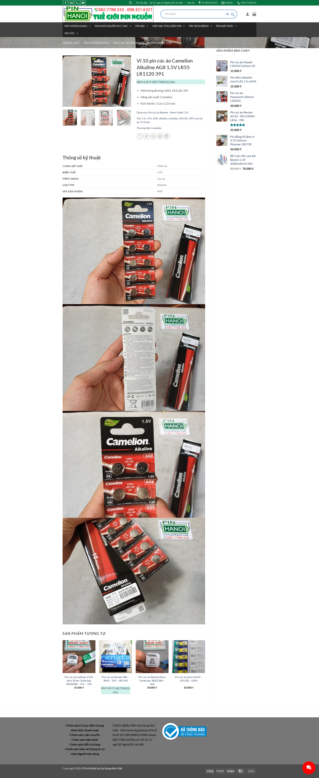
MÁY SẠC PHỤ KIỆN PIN (166, 25)
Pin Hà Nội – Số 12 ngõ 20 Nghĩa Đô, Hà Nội (159, 2)
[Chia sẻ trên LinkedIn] (167, 136)
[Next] (125, 81)
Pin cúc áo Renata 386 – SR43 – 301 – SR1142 (115, 678)
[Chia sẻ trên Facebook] (140, 136)
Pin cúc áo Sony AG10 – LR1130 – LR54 (188, 678)
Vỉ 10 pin (145, 122)
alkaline (163, 118)
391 (150, 118)
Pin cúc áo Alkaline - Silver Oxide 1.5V (142, 42)
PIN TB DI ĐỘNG (199, 25)
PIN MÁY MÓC (225, 25)
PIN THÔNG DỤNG (75, 25)
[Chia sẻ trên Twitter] (146, 136)
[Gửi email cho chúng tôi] (71, 2)
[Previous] (68, 81)
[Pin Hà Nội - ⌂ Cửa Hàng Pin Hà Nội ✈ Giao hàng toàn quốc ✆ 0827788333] (109, 14)
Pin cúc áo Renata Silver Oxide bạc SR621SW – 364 (152, 680)
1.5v (144, 118)
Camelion (156, 128)
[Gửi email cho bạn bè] (153, 136)
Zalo (172, 82)
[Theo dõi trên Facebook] (65, 2)
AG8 (155, 118)
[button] (247, 14)
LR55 (191, 118)
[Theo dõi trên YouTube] (83, 2)
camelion (173, 118)
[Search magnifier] (232, 14)
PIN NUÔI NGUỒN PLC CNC (111, 25)
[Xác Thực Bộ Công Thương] (184, 731)
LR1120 (183, 118)
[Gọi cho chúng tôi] (77, 2)
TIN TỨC (69, 33)
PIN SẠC (140, 25)
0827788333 (160, 82)
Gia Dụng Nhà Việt (111, 768)
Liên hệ (190, 2)
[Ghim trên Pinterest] (160, 136)
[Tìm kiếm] (130, 2)
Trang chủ (71, 42)
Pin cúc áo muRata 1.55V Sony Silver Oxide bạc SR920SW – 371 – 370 (79, 680)
